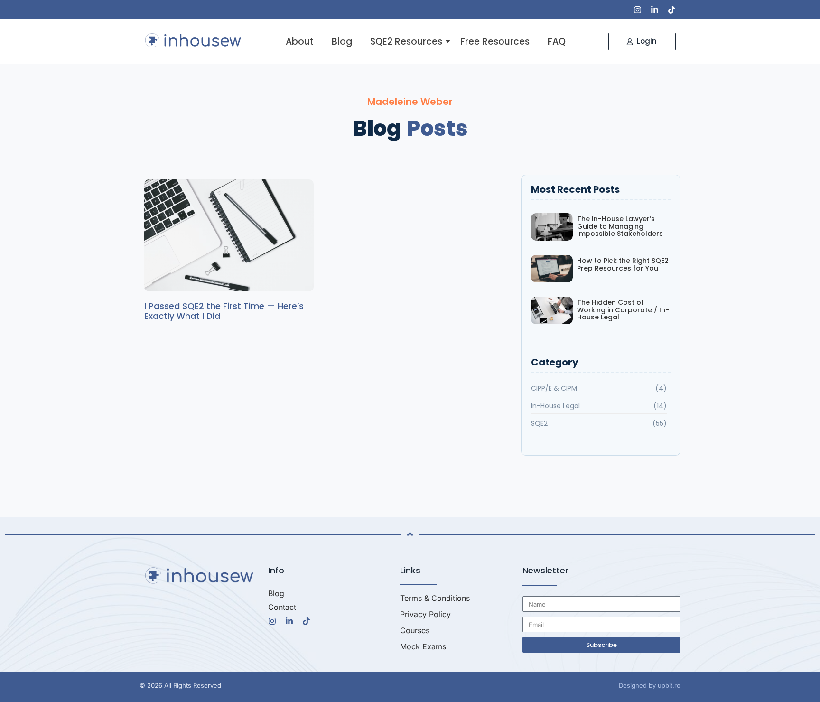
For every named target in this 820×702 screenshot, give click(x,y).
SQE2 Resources (406, 42)
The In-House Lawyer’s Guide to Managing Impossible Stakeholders (620, 226)
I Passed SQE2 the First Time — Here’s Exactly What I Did (224, 311)
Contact (282, 607)
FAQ (557, 42)
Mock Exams (423, 646)
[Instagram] (638, 10)
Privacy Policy (425, 614)
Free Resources (495, 42)
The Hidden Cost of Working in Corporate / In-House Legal (623, 310)
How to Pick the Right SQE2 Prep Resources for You (623, 264)
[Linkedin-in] (655, 10)
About (300, 42)
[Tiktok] (672, 10)
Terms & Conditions (435, 598)
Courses (414, 630)
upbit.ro (669, 685)
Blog (342, 42)
